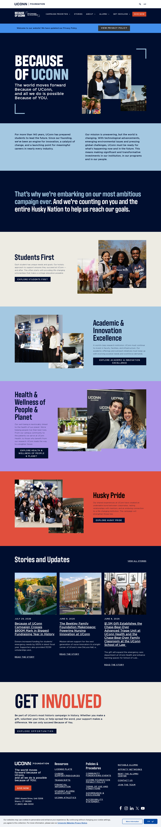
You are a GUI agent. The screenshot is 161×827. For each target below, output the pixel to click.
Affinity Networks (130, 769)
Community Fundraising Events (98, 775)
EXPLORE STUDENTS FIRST (32, 279)
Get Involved (120, 14)
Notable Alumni (128, 765)
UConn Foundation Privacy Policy (98, 781)
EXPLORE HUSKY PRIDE (109, 520)
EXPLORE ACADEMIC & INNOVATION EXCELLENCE (119, 361)
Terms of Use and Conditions (97, 788)
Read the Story (24, 657)
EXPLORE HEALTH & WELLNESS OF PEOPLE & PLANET (31, 453)
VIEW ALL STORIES (137, 561)
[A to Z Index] (145, 4)
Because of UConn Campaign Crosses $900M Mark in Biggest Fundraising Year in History (34, 629)
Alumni (103, 14)
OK (149, 821)
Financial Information (63, 786)
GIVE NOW (23, 788)
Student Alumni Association (65, 792)
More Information (132, 822)
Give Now (139, 14)
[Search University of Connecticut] (140, 4)
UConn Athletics (65, 798)
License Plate (63, 769)
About (89, 14)
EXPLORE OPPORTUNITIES (35, 731)
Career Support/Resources (67, 775)
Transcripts (63, 780)
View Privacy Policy (114, 28)
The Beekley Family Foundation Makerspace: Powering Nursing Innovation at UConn (78, 629)
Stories (78, 14)
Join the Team (127, 785)
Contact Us (125, 780)
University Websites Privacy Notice (72, 823)
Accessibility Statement (94, 801)
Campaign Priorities (57, 14)
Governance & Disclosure (95, 794)
